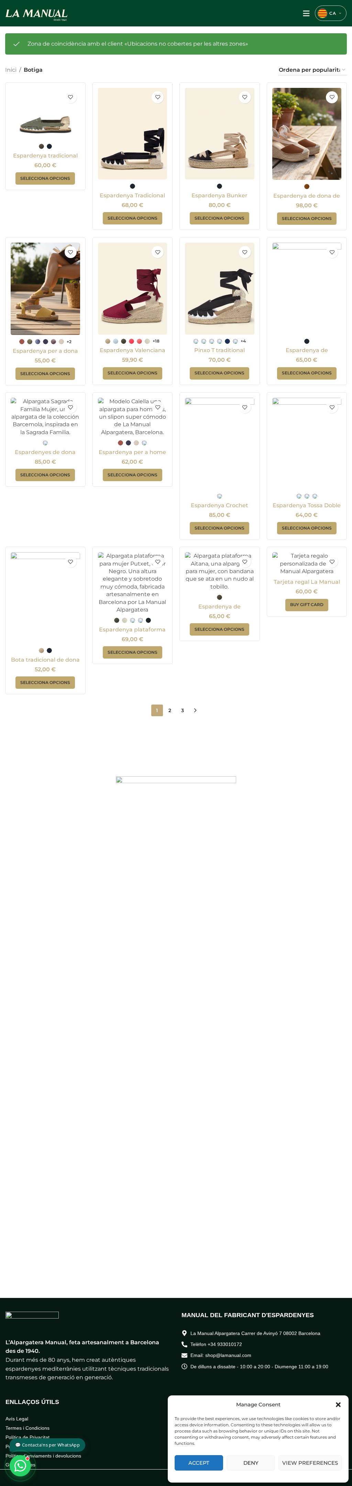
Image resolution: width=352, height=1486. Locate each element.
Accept (198, 1463)
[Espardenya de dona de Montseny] (307, 134)
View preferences (310, 1463)
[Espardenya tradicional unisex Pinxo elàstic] (45, 114)
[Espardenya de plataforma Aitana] (219, 571)
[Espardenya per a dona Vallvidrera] (45, 289)
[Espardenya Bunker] (219, 133)
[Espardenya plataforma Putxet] (132, 583)
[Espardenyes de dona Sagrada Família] (45, 417)
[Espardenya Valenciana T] (132, 288)
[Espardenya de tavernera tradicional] (307, 288)
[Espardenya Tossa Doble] (307, 443)
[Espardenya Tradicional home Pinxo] (132, 133)
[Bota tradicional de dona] (45, 598)
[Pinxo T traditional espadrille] (219, 288)
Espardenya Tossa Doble (307, 505)
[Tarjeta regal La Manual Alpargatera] (307, 563)
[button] (338, 1404)
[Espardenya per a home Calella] (132, 417)
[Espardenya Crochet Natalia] (219, 443)
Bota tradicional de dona (45, 660)
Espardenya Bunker (219, 195)
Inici (10, 70)
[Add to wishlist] (71, 97)
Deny (250, 1463)
